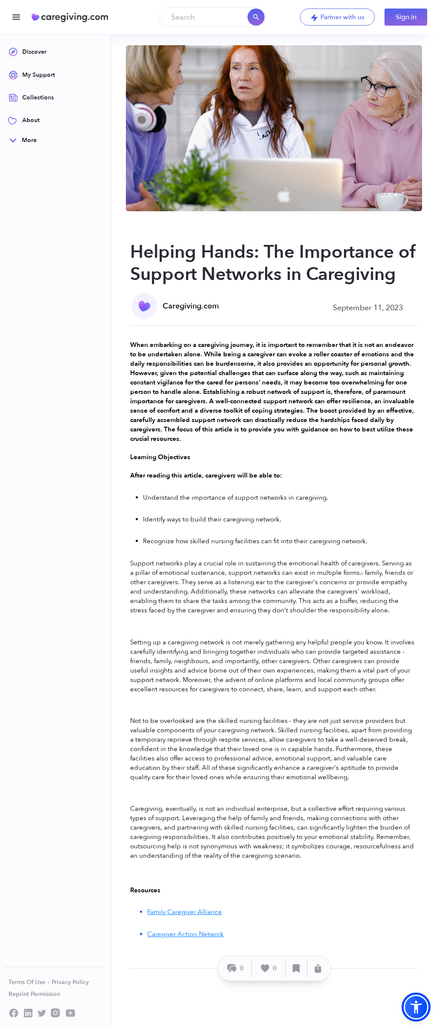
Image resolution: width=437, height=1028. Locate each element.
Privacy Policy (70, 982)
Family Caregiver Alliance (184, 912)
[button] (416, 1007)
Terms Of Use (28, 982)
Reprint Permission (34, 994)
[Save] (296, 968)
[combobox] (212, 17)
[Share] (318, 968)
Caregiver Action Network (185, 934)
